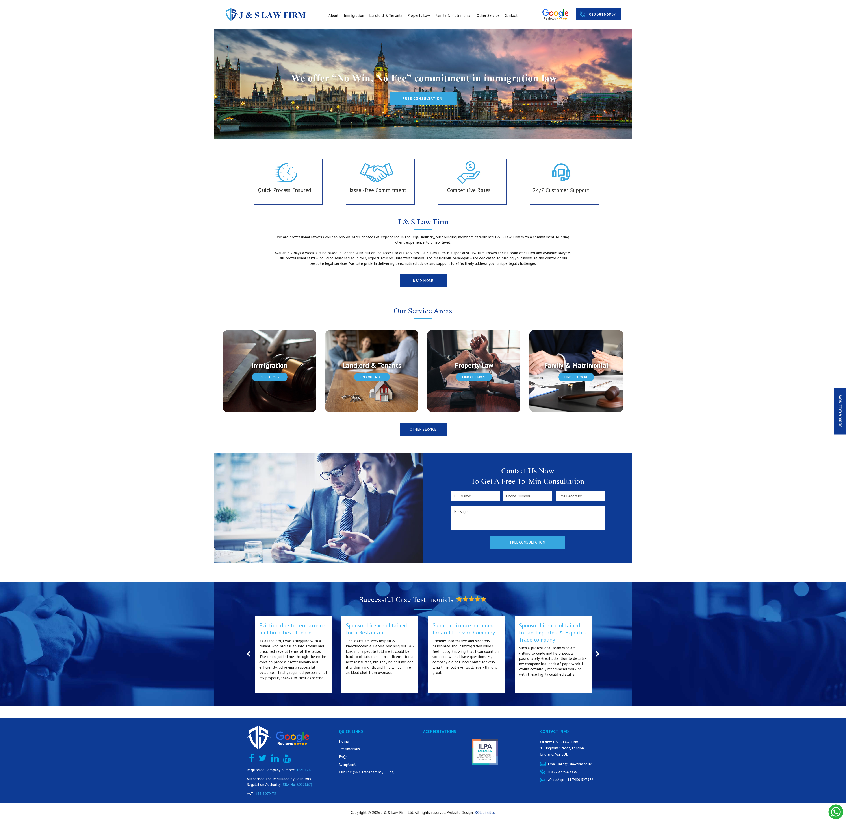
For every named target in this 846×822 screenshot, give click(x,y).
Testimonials (349, 749)
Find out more (269, 377)
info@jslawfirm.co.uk (575, 764)
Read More (423, 280)
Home (344, 741)
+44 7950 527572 (579, 779)
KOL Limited (485, 812)
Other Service (488, 15)
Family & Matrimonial (453, 15)
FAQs (343, 756)
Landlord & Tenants (385, 15)
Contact (511, 15)
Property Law (419, 15)
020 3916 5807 (602, 14)
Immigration (354, 15)
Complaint (347, 764)
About (333, 15)
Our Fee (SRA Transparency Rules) (366, 772)
